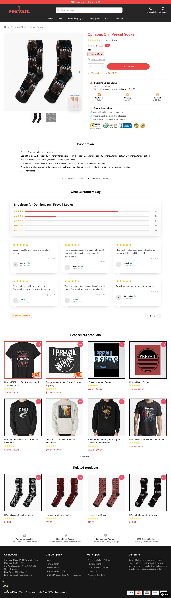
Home (7, 27)
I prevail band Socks (97, 515)
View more (85, 457)
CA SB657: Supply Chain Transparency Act (63, 575)
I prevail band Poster (139, 382)
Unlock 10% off (5, 586)
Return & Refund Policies (98, 568)
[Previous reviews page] (146, 316)
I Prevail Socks (36, 27)
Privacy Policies (52, 568)
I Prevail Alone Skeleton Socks (18, 515)
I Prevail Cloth (19, 27)
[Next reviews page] (159, 316)
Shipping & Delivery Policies (99, 560)
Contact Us (92, 571)
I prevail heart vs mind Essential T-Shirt (147, 439)
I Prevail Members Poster (99, 382)
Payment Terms (94, 564)
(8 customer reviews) (108, 40)
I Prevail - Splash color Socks (143, 515)
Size (89, 50)
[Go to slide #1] (36, 118)
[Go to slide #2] (50, 118)
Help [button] (166, 595)
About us (50, 560)
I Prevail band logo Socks (58, 515)
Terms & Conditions (54, 564)
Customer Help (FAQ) (96, 575)
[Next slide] (79, 72)
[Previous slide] (8, 72)
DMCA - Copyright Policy (56, 571)
